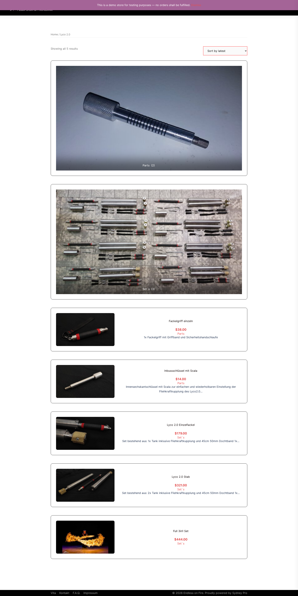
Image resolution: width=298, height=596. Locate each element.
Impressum (90, 593)
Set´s (180, 437)
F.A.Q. (76, 593)
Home (54, 34)
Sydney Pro (239, 593)
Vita (53, 593)
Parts (180, 333)
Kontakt (64, 593)
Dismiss (196, 5)
